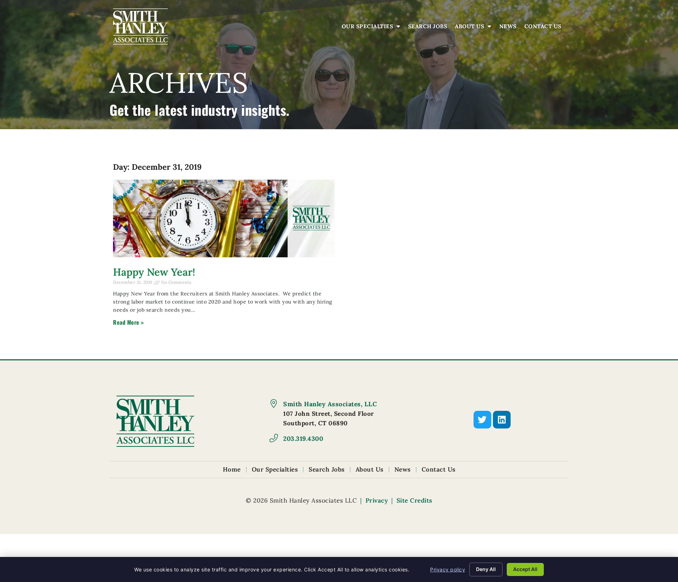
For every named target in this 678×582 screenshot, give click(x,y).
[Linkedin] (502, 419)
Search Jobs (429, 28)
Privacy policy (447, 569)
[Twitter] (482, 419)
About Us (475, 28)
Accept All (525, 569)
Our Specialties (373, 28)
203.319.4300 (303, 438)
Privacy (376, 500)
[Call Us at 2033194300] (273, 438)
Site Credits (414, 500)
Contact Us (544, 28)
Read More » (128, 322)
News (509, 28)
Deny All (486, 569)
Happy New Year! (154, 271)
